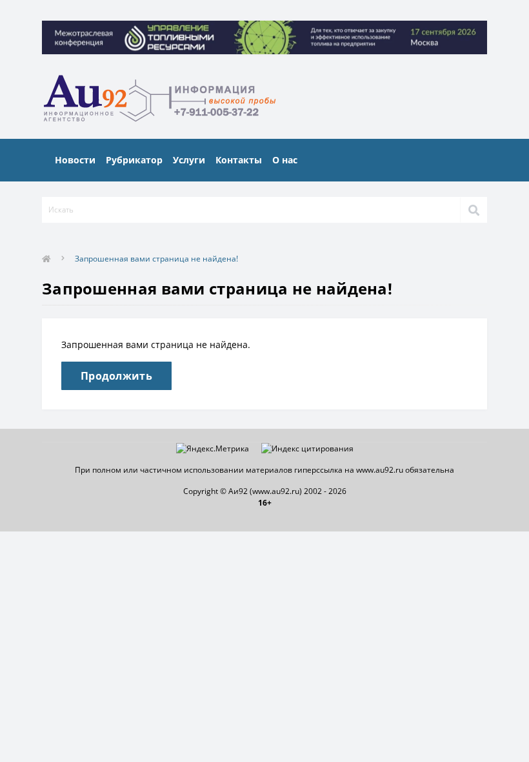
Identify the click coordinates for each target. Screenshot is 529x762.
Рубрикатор (134, 160)
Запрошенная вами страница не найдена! (156, 258)
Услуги (189, 160)
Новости (75, 160)
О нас (284, 160)
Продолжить (116, 376)
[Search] (473, 210)
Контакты (238, 160)
